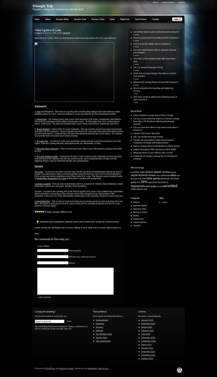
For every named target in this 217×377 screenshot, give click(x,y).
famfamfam (92, 368)
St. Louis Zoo (42, 141)
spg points (152, 182)
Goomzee (100, 324)
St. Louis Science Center (47, 156)
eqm (178, 175)
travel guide (150, 186)
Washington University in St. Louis (51, 178)
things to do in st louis (63, 228)
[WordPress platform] (179, 372)
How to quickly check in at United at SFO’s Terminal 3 (156, 38)
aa (132, 172)
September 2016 (148, 341)
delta (173, 175)
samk (71, 368)
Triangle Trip (42, 6)
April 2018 (145, 334)
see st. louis (78, 222)
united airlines (137, 189)
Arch (39, 112)
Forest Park (42, 119)
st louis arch (89, 222)
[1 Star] (36, 212)
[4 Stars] (41, 212)
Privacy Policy (168, 2)
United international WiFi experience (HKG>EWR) (154, 149)
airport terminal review (143, 175)
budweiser (59, 222)
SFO (138, 182)
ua (160, 186)
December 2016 (148, 338)
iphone (164, 178)
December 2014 (148, 352)
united (172, 186)
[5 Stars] (43, 212)
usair (145, 189)
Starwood (137, 186)
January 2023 (147, 320)
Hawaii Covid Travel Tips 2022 (146, 133)
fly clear (134, 179)
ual (164, 186)
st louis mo (100, 222)
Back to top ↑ (103, 368)
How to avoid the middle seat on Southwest (151, 44)
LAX (172, 178)
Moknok (99, 331)
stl (53, 228)
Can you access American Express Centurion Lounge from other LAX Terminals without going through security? (156, 121)
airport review (162, 171)
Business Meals (62, 19)
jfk (168, 178)
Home (37, 19)
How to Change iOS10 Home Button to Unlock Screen (156, 146)
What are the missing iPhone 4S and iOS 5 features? (156, 82)
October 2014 (147, 358)
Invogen (99, 327)
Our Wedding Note (104, 334)
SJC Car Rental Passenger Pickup (148, 67)
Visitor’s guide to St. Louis (48, 30)
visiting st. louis (80, 228)
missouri (68, 222)
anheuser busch (47, 222)
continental (165, 175)
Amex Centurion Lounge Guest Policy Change (153, 115)
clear (158, 175)
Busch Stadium (43, 129)
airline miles (139, 172)
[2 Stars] (37, 212)
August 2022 (146, 327)
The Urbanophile (103, 341)
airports (173, 172)
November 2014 (148, 355)
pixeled (62, 368)
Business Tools (80, 19)
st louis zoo (46, 228)
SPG (144, 182)
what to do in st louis (96, 228)
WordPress (50, 368)
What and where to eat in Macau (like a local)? (153, 153)
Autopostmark (102, 320)
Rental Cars (124, 19)
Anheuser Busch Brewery (47, 149)
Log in (164, 202)
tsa (158, 186)
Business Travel (98, 19)
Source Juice (101, 338)
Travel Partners (141, 19)
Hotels (112, 19)
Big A (39, 33)
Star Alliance (162, 182)
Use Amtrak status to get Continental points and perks (156, 32)
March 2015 (146, 345)
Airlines (48, 19)
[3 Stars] (39, 212)
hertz (140, 179)
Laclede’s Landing (43, 184)
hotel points (153, 178)
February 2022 (147, 331)
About (155, 2)
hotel (144, 179)
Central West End (42, 201)
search (182, 2)
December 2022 (148, 324)
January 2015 (147, 348)
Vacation (155, 19)
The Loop (39, 172)
